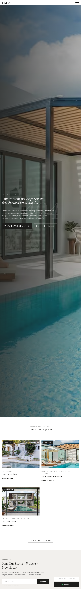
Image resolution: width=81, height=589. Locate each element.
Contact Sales (45, 226)
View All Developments (40, 540)
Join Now (43, 581)
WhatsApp (67, 584)
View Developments (17, 226)
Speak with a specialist (66, 579)
